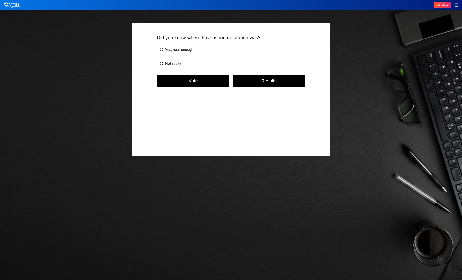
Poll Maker (442, 5)
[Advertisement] (184, 120)
